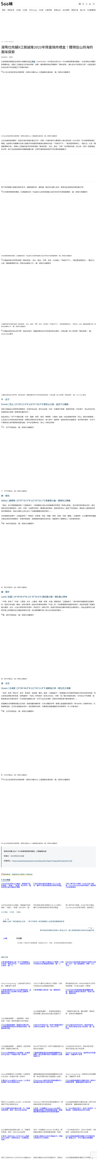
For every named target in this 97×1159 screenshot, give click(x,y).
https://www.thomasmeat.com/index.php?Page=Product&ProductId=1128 (42, 860)
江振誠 (18, 912)
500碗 (41, 10)
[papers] (86, 3)
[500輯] (7, 3)
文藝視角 (48, 10)
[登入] (90, 3)
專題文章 (74, 10)
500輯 (6, 42)
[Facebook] (79, 3)
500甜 (25, 10)
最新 (3, 10)
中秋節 (11, 912)
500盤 (18, 10)
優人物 (82, 10)
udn (2, 42)
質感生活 (57, 10)
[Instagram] (83, 3)
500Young (33, 10)
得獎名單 (10, 10)
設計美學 (66, 10)
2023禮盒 (4, 912)
